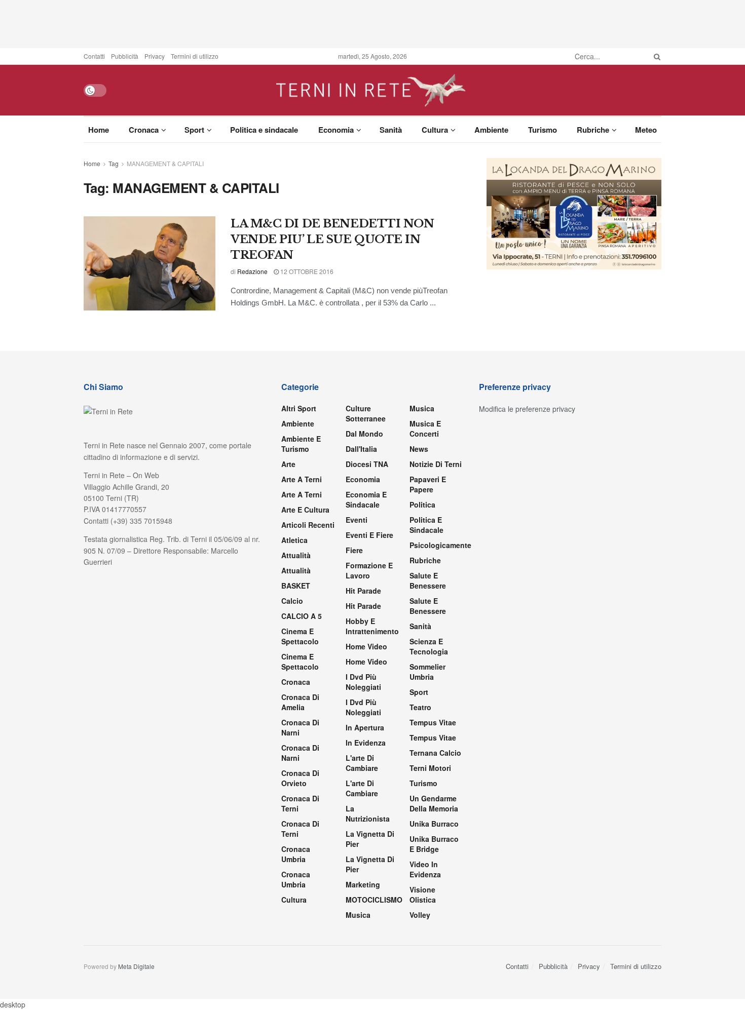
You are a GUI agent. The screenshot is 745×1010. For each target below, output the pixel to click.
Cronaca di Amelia (300, 702)
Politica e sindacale (264, 129)
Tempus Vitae (432, 722)
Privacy (154, 56)
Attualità (296, 555)
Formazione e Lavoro (369, 570)
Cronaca (144, 129)
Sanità (391, 129)
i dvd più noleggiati (363, 682)
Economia (336, 129)
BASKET (295, 585)
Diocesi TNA (367, 464)
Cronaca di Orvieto (300, 778)
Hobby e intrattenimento (372, 626)
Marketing (363, 884)
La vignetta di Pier (370, 839)
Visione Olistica (422, 894)
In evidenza (366, 742)
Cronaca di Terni (300, 803)
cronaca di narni (300, 727)
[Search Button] (655, 56)
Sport (194, 129)
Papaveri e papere (427, 484)
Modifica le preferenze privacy (527, 409)
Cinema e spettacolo (300, 636)
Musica (358, 915)
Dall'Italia (361, 449)
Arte (288, 464)
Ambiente (491, 129)
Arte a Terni (301, 479)
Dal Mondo (364, 434)
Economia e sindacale (366, 499)
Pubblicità (124, 56)
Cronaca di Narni (300, 753)
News (418, 449)
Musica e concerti (425, 428)
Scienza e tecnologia (428, 646)
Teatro (420, 707)
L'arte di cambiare (362, 763)
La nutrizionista (368, 813)
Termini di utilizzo (194, 56)
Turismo (542, 129)
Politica (422, 504)
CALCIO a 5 (301, 616)
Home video (366, 646)
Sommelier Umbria (427, 672)
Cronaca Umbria (295, 854)
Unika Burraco (434, 824)
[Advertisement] (372, 23)
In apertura (365, 727)
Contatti (94, 56)
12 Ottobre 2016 (306, 271)
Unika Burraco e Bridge (434, 844)
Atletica (294, 540)
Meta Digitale (136, 966)
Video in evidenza (425, 869)
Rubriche (593, 129)
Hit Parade (363, 591)
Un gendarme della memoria (433, 803)
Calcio (292, 601)
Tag (113, 163)
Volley (419, 915)
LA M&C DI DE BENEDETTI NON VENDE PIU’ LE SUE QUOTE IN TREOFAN (332, 239)
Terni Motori (430, 768)
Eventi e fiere (369, 535)
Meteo (646, 129)
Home (98, 129)
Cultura (435, 129)
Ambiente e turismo (301, 444)
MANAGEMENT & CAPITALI (165, 163)
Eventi (356, 520)
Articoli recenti (307, 525)
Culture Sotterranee (366, 413)
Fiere (354, 550)
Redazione (252, 271)
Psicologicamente (440, 545)
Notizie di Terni (435, 464)
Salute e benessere (427, 580)
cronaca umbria (295, 879)
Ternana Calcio (435, 753)
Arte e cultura (305, 509)
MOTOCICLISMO (374, 900)
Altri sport (298, 408)
